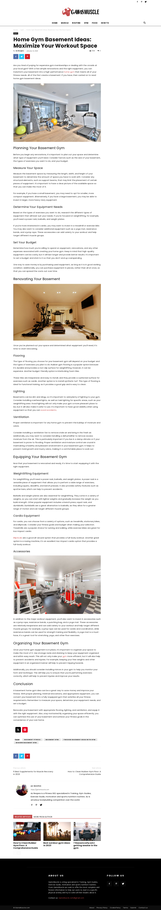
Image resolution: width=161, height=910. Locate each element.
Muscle (65, 23)
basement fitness (32, 740)
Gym (86, 23)
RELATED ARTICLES (23, 817)
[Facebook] (137, 2)
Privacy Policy (102, 908)
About (91, 908)
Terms (125, 908)
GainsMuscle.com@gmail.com (71, 898)
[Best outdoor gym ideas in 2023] (57, 831)
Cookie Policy (115, 908)
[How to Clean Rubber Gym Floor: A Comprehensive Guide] (27, 831)
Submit (133, 908)
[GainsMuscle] (80, 11)
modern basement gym (26, 743)
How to (105, 23)
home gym (69, 72)
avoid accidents (48, 410)
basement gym (52, 740)
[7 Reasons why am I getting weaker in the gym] (87, 831)
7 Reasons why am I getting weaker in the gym (85, 845)
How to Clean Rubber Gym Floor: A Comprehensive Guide (84, 772)
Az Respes (20, 51)
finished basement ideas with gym (79, 740)
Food (94, 23)
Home (54, 23)
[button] (145, 23)
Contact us (143, 908)
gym (65, 656)
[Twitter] (146, 2)
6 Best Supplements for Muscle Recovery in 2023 (33, 772)
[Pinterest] (142, 2)
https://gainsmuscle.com (40, 790)
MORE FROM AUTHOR (43, 817)
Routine (76, 23)
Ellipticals (17, 537)
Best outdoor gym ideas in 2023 (56, 844)
